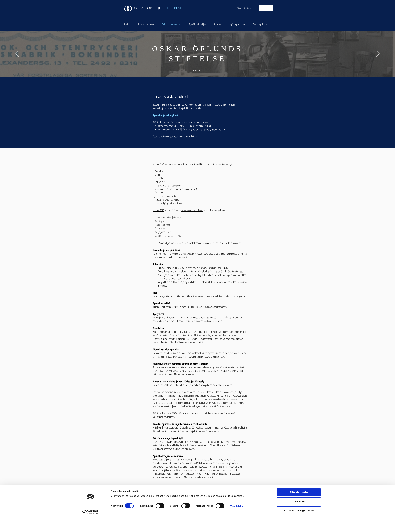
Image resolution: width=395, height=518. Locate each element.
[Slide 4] (193, 70)
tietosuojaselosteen (215, 385)
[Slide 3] (195, 70)
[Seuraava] (378, 54)
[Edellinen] (17, 54)
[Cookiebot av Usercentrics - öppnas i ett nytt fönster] (90, 512)
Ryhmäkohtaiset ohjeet (233, 271)
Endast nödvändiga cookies (299, 510)
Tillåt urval (299, 501)
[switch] (160, 505)
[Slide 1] (199, 70)
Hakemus (177, 282)
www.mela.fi (207, 477)
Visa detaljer (237, 506)
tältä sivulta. (190, 449)
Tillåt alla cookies (299, 492)
